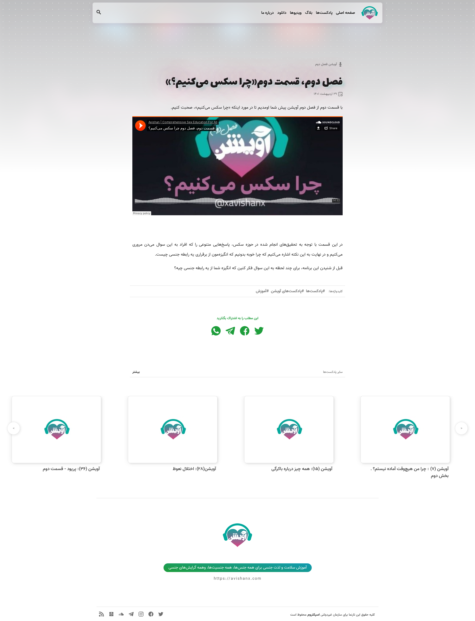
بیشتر (136, 372)
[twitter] (160, 614)
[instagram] (141, 614)
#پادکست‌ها (315, 291)
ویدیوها (295, 13)
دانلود (281, 13)
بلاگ (308, 13)
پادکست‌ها (323, 13)
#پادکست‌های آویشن (287, 291)
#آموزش (262, 291)
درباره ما (267, 13)
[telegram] (131, 614)
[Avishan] (369, 13)
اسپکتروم (314, 614)
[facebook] (150, 614)
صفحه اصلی (345, 13)
